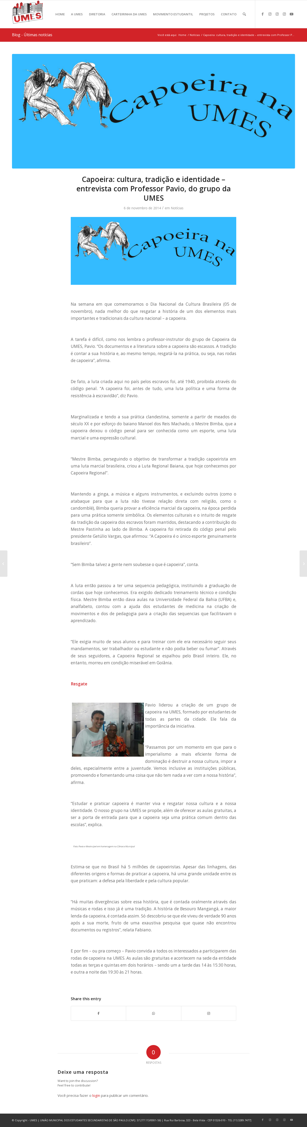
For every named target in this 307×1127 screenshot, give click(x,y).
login (96, 1095)
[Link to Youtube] (291, 14)
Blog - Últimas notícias (32, 34)
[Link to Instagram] (269, 14)
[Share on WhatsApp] (153, 1013)
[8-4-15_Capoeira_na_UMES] (153, 111)
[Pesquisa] (244, 14)
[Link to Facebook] (262, 14)
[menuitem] (60, 14)
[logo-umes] (27, 14)
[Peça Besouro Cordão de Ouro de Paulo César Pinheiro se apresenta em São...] (303, 563)
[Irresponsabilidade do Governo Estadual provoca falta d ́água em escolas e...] (3, 563)
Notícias (177, 208)
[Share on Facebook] (98, 1013)
